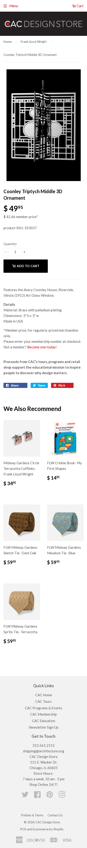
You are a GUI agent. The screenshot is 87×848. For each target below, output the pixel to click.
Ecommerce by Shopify (48, 829)
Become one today (41, 347)
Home (7, 42)
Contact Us (55, 815)
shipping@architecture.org (43, 751)
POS (23, 829)
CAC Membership (43, 714)
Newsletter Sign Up (43, 727)
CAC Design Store (47, 822)
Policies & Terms (32, 815)
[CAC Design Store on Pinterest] (49, 796)
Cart (80, 6)
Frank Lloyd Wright (33, 42)
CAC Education (43, 721)
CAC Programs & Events (43, 708)
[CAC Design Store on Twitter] (25, 796)
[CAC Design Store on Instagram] (61, 796)
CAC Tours (43, 701)
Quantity (10, 244)
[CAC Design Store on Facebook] (37, 796)
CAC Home (43, 695)
